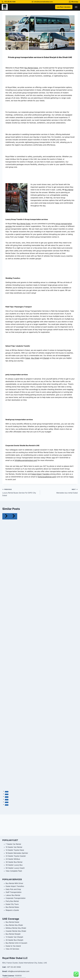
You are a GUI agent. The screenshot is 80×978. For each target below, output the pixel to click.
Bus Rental (69, 190)
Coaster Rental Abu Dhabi (16, 931)
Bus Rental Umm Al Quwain (16, 943)
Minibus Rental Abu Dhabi (16, 928)
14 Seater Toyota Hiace (15, 850)
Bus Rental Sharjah (13, 934)
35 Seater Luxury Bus (14, 865)
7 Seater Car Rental (13, 844)
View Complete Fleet (14, 871)
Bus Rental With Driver (14, 883)
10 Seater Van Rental (14, 847)
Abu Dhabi (35, 358)
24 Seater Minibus (13, 859)
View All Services (12, 949)
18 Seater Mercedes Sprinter (17, 853)
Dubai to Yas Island (13, 946)
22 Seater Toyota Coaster (16, 856)
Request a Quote (12, 910)
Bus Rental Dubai (31, 68)
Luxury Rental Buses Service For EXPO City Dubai (19, 492)
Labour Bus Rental (13, 895)
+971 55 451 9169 (14, 967)
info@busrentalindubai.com (26, 460)
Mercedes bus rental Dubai (67, 491)
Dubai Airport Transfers (40, 474)
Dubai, (27, 358)
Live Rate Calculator (64, 7)
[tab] (6, 791)
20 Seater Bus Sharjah (14, 940)
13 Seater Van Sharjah (14, 937)
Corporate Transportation (15, 898)
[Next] (13, 516)
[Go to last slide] (6, 516)
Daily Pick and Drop (13, 889)
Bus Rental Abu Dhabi (14, 925)
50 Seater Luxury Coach (15, 868)
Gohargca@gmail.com (46, 477)
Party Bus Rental (12, 901)
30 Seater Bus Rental (14, 862)
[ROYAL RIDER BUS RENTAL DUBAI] (5, 7)
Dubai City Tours (12, 904)
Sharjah (46, 358)
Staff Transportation (13, 892)
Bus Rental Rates (12, 907)
